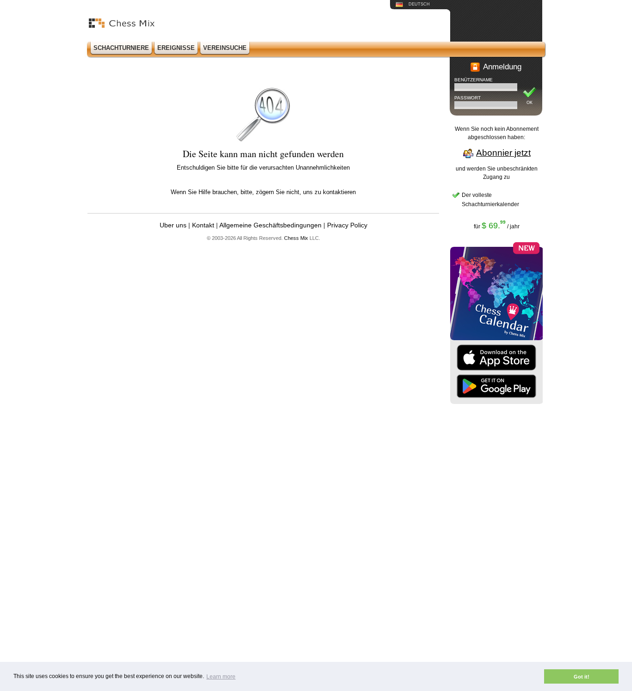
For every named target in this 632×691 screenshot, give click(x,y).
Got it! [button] (581, 676)
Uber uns (173, 225)
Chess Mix (296, 238)
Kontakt (203, 225)
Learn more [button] (220, 676)
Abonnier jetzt (503, 153)
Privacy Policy (347, 225)
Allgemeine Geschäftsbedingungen (270, 225)
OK (530, 102)
